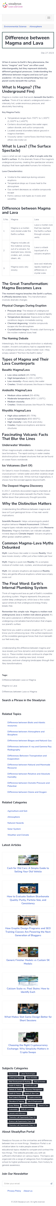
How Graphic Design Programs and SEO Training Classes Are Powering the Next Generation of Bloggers (28, 932)
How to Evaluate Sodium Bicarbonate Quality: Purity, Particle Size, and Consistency (28, 900)
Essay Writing (14, 1105)
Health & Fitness (15, 1093)
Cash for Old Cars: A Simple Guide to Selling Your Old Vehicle (28, 870)
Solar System (14, 828)
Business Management (34, 1089)
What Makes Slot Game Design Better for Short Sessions (28, 1018)
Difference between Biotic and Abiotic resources (26, 724)
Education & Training (16, 1101)
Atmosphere (35, 26)
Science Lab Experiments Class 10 (21, 1121)
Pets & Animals (39, 1082)
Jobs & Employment (35, 1101)
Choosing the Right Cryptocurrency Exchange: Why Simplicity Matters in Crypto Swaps (28, 1049)
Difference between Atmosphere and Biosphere (25, 733)
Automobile (13, 1109)
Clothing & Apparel (16, 1078)
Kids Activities (32, 1078)
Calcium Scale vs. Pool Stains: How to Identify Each (28, 990)
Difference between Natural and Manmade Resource (28, 766)
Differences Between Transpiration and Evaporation (27, 757)
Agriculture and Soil (17, 810)
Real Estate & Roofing (17, 1097)
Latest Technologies (28, 1074)
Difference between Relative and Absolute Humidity (28, 775)
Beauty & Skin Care (32, 1093)
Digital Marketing (29, 1105)
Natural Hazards (15, 822)
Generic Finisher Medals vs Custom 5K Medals (28, 961)
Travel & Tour (43, 1105)
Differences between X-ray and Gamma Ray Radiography (29, 748)
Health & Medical (15, 1085)
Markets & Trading (15, 1089)
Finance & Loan (31, 1085)
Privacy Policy (14, 1190)
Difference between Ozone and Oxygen (27, 792)
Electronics (13, 1074)
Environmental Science (15, 26)
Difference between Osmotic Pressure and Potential (28, 784)
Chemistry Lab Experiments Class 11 (22, 1125)
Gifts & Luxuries (27, 1109)
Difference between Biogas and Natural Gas (29, 740)
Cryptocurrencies (35, 1097)
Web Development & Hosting (19, 1082)
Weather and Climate (18, 834)
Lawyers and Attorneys (17, 1113)
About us (28, 1190)
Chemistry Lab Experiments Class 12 (22, 1117)
